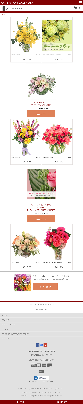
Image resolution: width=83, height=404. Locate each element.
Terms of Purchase (42, 396)
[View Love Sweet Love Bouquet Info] (57, 137)
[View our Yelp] (45, 346)
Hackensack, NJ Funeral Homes (30, 389)
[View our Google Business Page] (41, 346)
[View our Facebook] (37, 346)
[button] (77, 8)
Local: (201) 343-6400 (41, 354)
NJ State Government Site (52, 392)
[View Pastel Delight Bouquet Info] (26, 137)
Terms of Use (56, 396)
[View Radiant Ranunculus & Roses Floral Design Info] (57, 242)
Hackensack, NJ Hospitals (54, 389)
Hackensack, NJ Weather (30, 392)
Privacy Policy (27, 396)
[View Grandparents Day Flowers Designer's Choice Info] (57, 35)
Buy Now (27, 59)
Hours (63, 402)
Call (21, 402)
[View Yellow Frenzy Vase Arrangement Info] (26, 35)
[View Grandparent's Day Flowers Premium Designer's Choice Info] (41, 184)
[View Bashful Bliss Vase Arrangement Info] (41, 82)
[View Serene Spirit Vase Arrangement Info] (26, 242)
